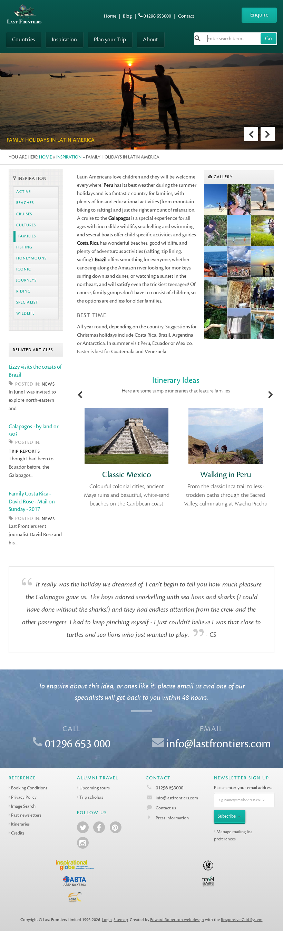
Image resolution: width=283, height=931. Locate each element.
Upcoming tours (94, 788)
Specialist (27, 302)
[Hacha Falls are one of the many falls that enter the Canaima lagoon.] (215, 292)
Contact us (166, 808)
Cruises (24, 214)
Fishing (24, 247)
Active (23, 192)
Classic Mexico (126, 474)
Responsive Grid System (241, 919)
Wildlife (25, 313)
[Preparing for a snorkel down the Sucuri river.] (262, 292)
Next (268, 134)
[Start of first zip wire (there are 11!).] (239, 199)
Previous (251, 134)
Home (110, 16)
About (150, 39)
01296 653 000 (77, 744)
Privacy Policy (24, 797)
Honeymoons (31, 258)
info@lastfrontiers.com (218, 744)
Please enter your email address (243, 787)
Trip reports (24, 451)
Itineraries (20, 824)
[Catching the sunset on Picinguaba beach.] (262, 261)
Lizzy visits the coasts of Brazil (35, 370)
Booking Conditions (29, 788)
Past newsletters (26, 815)
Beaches (25, 203)
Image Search (23, 806)
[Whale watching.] (215, 261)
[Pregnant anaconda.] (215, 230)
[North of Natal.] (215, 199)
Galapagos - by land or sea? (34, 430)
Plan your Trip (110, 39)
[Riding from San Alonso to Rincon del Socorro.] (262, 230)
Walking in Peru (225, 474)
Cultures (26, 225)
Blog (127, 16)
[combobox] (235, 38)
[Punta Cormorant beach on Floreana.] (239, 230)
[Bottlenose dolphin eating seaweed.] (262, 323)
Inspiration (64, 39)
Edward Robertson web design (177, 919)
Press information (172, 818)
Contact (186, 16)
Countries (23, 39)
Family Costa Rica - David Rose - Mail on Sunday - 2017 (32, 501)
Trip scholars (91, 797)
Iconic (23, 269)
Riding (23, 291)
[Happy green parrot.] (215, 323)
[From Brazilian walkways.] (239, 323)
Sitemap (121, 919)
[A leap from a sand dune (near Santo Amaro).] (262, 199)
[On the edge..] (239, 292)
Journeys (26, 280)
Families (27, 236)
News (48, 384)
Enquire (259, 14)
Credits (18, 833)
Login (107, 919)
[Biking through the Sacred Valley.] (239, 261)
